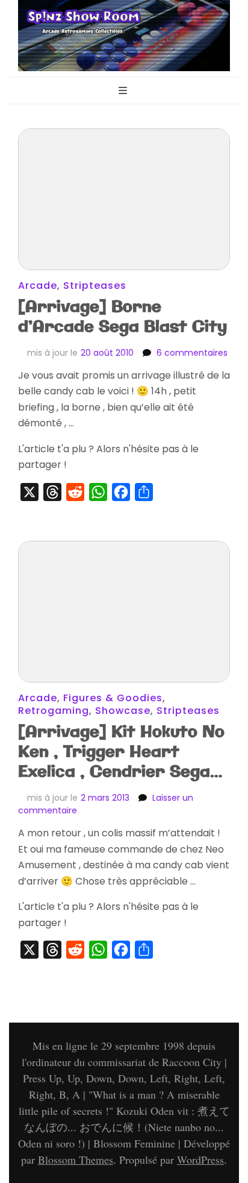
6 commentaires (192, 353)
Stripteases (94, 285)
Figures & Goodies (113, 698)
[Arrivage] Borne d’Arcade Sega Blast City (122, 317)
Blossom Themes (75, 1159)
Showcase (122, 711)
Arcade (37, 285)
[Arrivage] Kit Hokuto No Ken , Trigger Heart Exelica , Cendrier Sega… (121, 752)
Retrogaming (53, 711)
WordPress (200, 1159)
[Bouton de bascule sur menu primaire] (124, 91)
